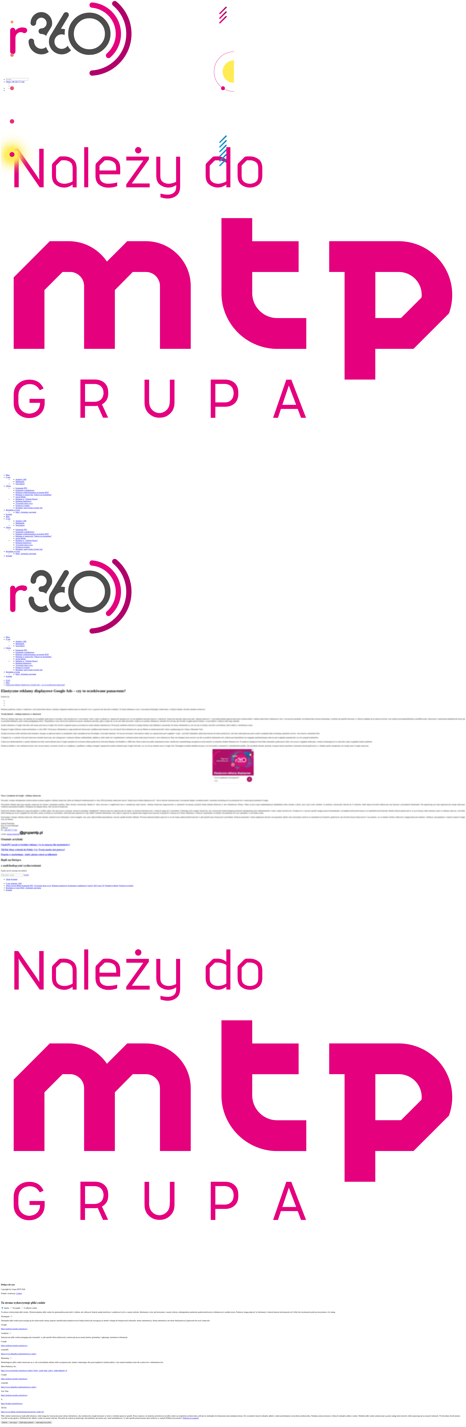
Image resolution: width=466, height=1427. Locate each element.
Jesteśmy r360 (21, 479)
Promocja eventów (23, 506)
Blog (8, 475)
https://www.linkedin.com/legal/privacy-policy (18, 1354)
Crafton (19, 1293)
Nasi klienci (20, 484)
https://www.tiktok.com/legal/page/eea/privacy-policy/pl (22, 1412)
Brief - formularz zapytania (26, 512)
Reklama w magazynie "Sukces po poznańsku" (34, 495)
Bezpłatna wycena (13, 510)
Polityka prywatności (191, 1418)
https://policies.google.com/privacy (14, 1329)
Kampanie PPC (21, 488)
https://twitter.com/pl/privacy (12, 1404)
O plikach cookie (30, 1308)
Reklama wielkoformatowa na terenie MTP (32, 492)
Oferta (8, 486)
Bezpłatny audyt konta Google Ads (29, 508)
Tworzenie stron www (24, 503)
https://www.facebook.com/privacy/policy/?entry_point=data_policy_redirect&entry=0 (34, 1371)
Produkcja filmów (112, 886)
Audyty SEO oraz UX (95, 886)
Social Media (21, 497)
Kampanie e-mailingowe (25, 490)
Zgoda (6, 1308)
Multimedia (20, 482)
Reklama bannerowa (23, 501)
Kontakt (9, 514)
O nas (8, 477)
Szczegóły (16, 1308)
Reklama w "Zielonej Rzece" (27, 499)
